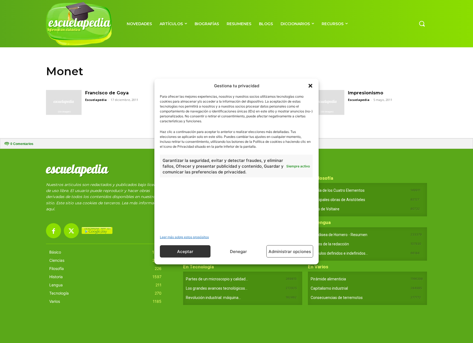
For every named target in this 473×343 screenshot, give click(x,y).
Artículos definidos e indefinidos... (339, 253)
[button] (310, 85)
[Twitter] (71, 230)
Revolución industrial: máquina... (213, 297)
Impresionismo (365, 92)
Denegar (238, 251)
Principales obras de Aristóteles (338, 199)
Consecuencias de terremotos (337, 297)
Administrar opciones (290, 251)
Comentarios (21, 144)
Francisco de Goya (107, 92)
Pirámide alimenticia (328, 279)
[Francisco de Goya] (64, 102)
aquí (50, 209)
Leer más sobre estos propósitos (184, 237)
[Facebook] (53, 230)
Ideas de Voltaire (325, 209)
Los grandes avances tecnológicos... (216, 288)
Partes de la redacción (330, 244)
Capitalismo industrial (329, 288)
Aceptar (185, 251)
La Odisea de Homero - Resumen (339, 234)
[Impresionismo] (326, 102)
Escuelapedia (96, 100)
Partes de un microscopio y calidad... (217, 279)
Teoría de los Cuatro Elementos (338, 190)
